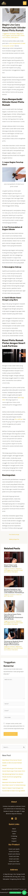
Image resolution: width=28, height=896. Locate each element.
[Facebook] (16, 819)
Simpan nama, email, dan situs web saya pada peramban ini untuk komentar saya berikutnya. (14, 726)
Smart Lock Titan (14, 861)
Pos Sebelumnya (14, 534)
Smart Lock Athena (14, 854)
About (14, 828)
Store (14, 833)
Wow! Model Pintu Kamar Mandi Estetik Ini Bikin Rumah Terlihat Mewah (12, 762)
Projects (14, 838)
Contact (14, 831)
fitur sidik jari (19, 419)
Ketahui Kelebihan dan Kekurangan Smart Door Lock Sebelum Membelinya (14, 590)
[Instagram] (12, 819)
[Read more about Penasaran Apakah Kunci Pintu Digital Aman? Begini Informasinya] (14, 633)
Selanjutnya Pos (14, 539)
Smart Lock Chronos (14, 864)
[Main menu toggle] (25, 3)
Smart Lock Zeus (14, 851)
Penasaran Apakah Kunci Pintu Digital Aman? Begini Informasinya (13, 642)
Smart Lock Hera (14, 856)
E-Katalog (14, 836)
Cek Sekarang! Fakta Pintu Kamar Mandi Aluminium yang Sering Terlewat (12, 776)
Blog (18, 33)
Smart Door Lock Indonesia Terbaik (10, 565)
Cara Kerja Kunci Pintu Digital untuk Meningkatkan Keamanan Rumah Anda (13, 616)
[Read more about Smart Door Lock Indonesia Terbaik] (14, 557)
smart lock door (15, 35)
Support (14, 841)
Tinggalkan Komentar (9, 33)
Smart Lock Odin (14, 859)
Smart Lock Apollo (14, 849)
